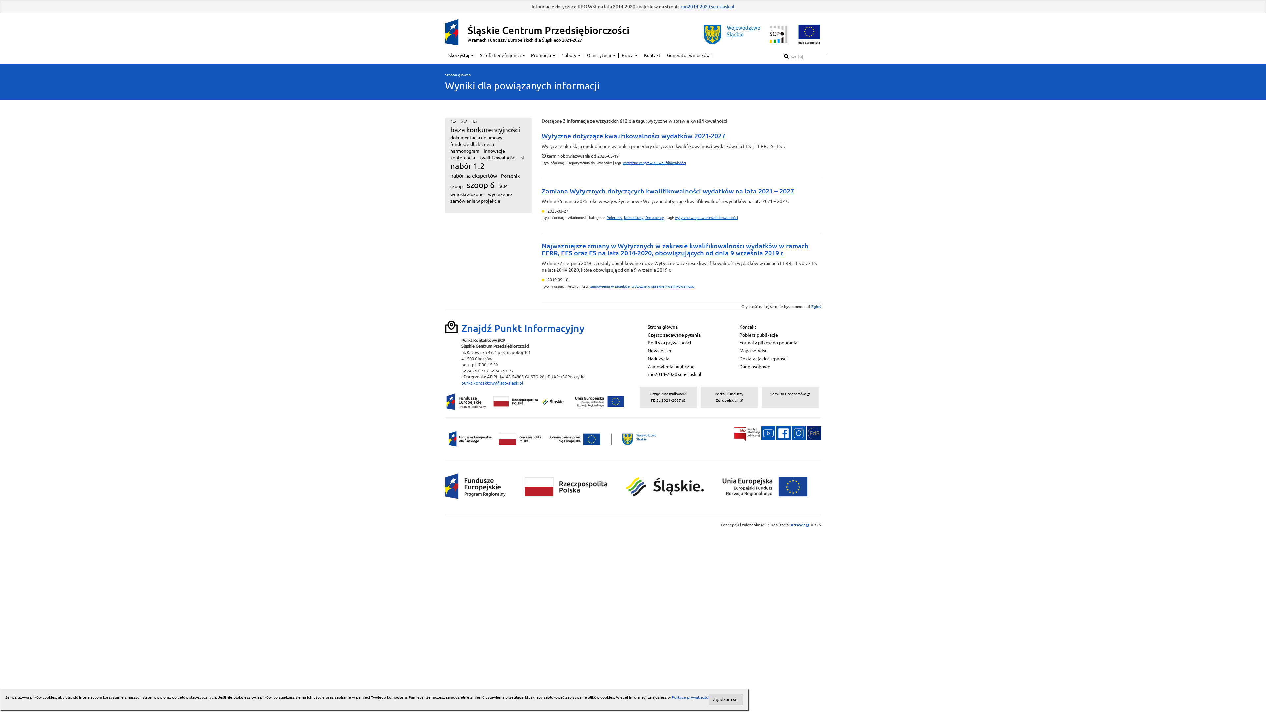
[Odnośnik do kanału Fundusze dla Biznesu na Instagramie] (799, 432)
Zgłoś (816, 306)
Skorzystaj (459, 55)
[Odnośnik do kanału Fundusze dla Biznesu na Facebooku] (783, 432)
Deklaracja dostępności (763, 358)
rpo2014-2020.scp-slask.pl (707, 6)
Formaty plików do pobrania (768, 342)
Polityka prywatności (669, 342)
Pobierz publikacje (758, 335)
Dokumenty (654, 218)
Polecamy (614, 218)
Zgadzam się (726, 699)
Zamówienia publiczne (671, 366)
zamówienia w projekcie (610, 286)
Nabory (569, 55)
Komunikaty (633, 218)
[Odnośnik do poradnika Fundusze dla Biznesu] (814, 432)
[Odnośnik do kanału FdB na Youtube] (768, 432)
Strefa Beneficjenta (501, 55)
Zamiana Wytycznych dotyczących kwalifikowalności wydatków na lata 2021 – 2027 (668, 191)
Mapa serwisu (753, 350)
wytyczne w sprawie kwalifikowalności (654, 163)
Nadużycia (658, 358)
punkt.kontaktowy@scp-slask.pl (492, 383)
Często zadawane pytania (674, 335)
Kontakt (652, 55)
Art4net (800, 525)
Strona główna (458, 75)
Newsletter (660, 350)
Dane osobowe (754, 366)
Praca (628, 55)
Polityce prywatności (690, 697)
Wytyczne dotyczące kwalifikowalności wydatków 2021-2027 (633, 136)
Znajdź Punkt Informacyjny (523, 328)
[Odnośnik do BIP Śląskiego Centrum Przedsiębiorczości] (744, 432)
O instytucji (599, 55)
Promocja (541, 55)
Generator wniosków (688, 55)
